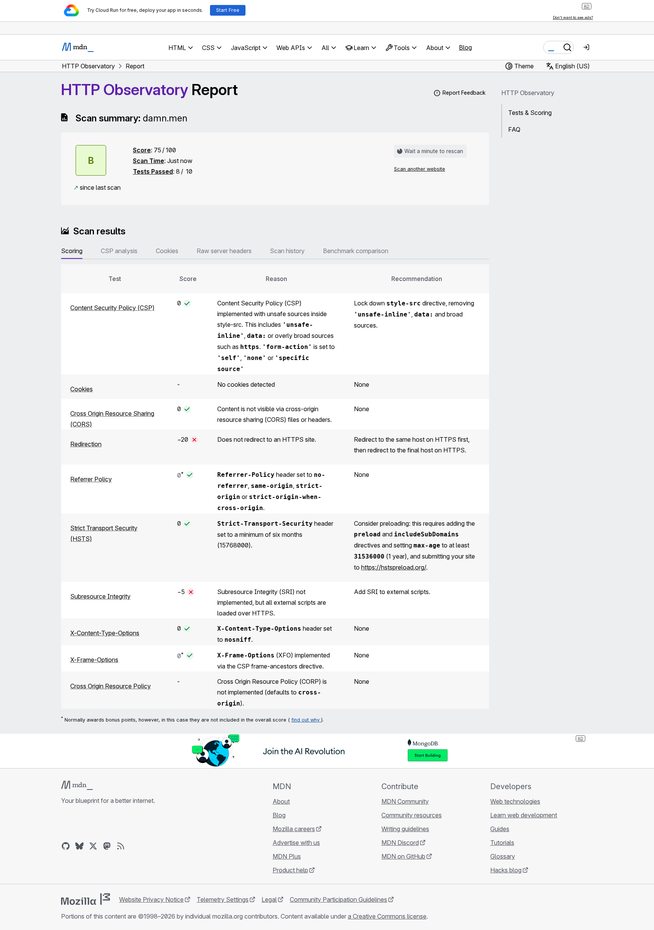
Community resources (411, 815)
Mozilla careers (294, 829)
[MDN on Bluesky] (79, 846)
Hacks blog (506, 870)
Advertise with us (296, 842)
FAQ (514, 129)
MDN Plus (287, 856)
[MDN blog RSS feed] (120, 846)
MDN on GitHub (403, 856)
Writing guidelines (405, 829)
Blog (465, 47)
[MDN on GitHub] (65, 846)
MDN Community (405, 801)
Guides (499, 829)
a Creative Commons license (387, 916)
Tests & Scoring (530, 112)
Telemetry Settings (223, 899)
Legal (269, 899)
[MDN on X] (93, 846)
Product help (290, 870)
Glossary (502, 856)
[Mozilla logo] (85, 899)
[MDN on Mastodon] (106, 846)
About (281, 801)
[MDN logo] (77, 785)
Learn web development (523, 815)
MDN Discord (400, 842)
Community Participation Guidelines (338, 899)
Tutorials (502, 842)
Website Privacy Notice (151, 899)
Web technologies (515, 801)
